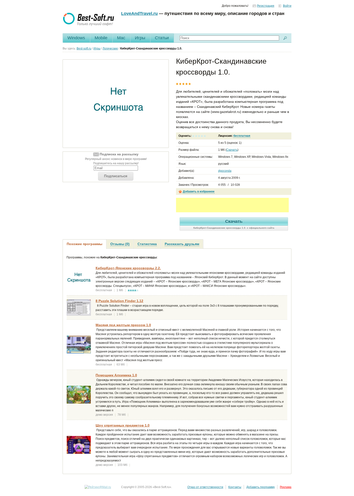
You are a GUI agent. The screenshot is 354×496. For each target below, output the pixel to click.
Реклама (285, 487)
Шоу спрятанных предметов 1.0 (123, 425)
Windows (76, 37)
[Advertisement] (232, 205)
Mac (121, 37)
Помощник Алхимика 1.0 (116, 375)
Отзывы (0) (120, 244)
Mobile (101, 37)
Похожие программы (84, 244)
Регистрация (265, 5)
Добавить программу (260, 487)
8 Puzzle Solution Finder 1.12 (119, 301)
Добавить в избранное (199, 191)
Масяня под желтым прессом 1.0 (123, 325)
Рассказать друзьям (182, 244)
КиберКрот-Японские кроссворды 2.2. (128, 268)
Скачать (231, 150)
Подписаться (115, 176)
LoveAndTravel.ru (139, 13)
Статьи (162, 37)
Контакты (234, 487)
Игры (140, 37)
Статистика (147, 244)
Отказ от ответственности (205, 487)
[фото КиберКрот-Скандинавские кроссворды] (119, 103)
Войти (287, 5)
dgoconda (224, 170)
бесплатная (241, 136)
